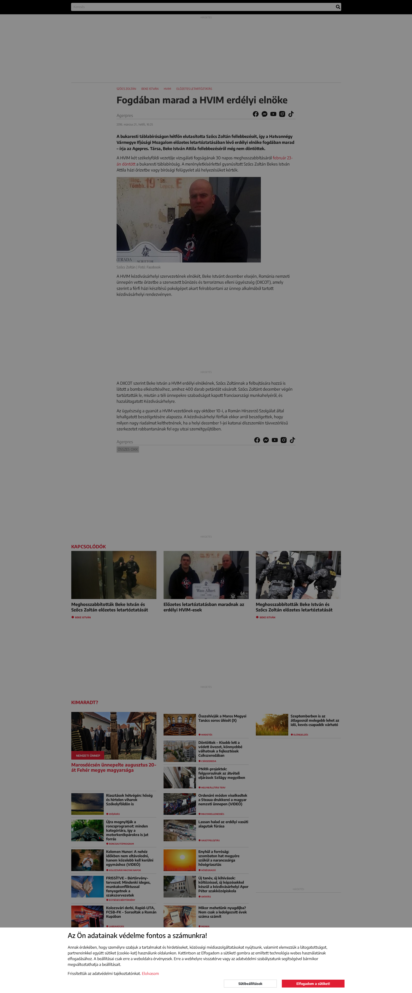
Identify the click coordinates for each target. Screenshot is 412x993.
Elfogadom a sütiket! (313, 984)
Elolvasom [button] (150, 973)
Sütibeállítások (250, 984)
